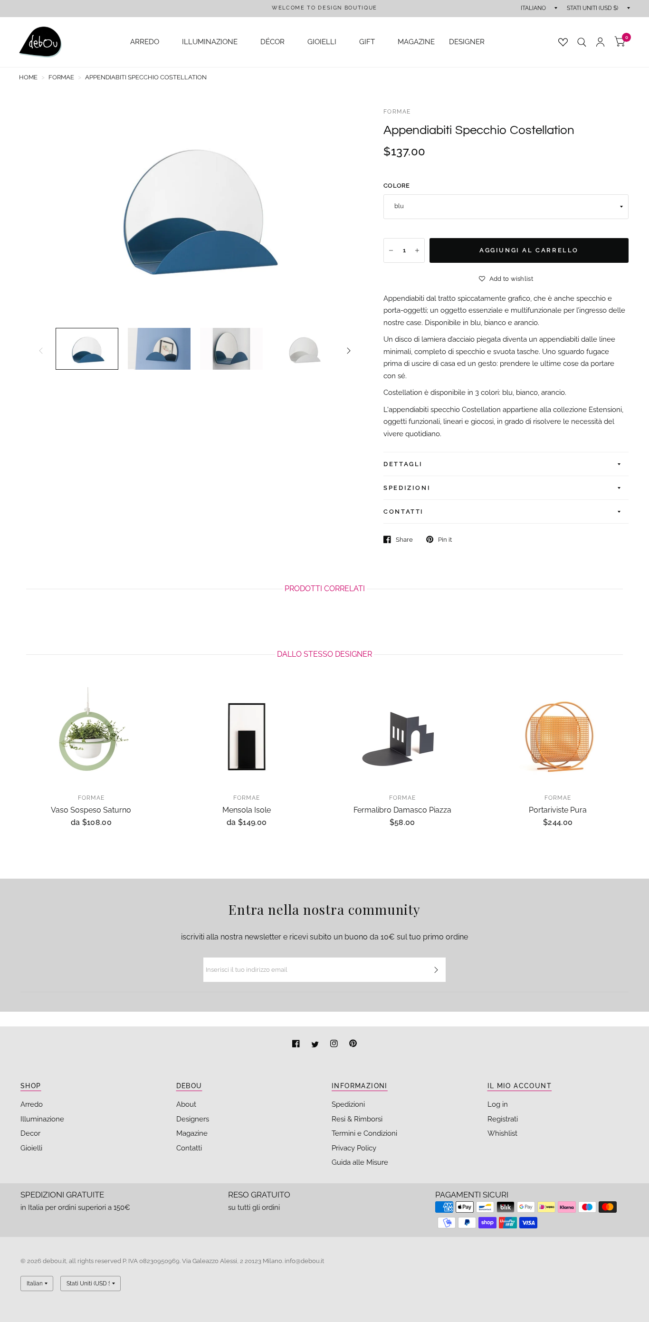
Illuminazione (42, 1119)
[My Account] (600, 42)
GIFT (367, 42)
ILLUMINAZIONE (210, 42)
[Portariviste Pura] (558, 734)
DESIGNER (467, 42)
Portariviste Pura (558, 809)
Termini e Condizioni (364, 1133)
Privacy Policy (354, 1148)
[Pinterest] (353, 1044)
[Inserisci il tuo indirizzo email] (436, 970)
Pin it (445, 539)
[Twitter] (316, 1044)
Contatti (189, 1148)
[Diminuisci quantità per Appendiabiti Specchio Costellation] (391, 250)
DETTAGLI (403, 464)
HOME (28, 77)
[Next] (348, 350)
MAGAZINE (416, 42)
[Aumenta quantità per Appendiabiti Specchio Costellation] (417, 250)
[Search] (582, 42)
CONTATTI (403, 511)
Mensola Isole (246, 809)
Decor (30, 1133)
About (186, 1104)
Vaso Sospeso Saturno (91, 809)
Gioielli (31, 1148)
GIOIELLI (321, 42)
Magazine (192, 1133)
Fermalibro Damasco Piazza (402, 809)
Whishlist (502, 1133)
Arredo (31, 1104)
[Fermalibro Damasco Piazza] (402, 734)
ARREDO (144, 42)
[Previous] (41, 350)
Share (404, 539)
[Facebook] (297, 1044)
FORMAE (396, 111)
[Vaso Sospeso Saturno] (91, 734)
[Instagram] (335, 1044)
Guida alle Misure (360, 1162)
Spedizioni (348, 1104)
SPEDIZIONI (406, 487)
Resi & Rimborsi (357, 1119)
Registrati (502, 1119)
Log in (497, 1104)
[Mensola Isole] (247, 734)
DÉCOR (272, 42)
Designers (192, 1119)
